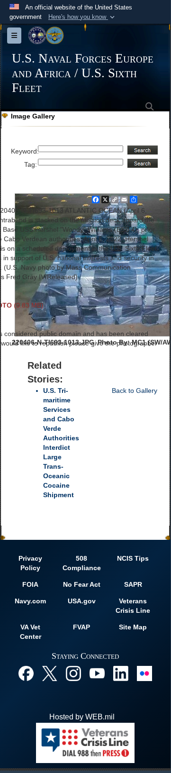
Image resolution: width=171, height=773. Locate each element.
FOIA (30, 584)
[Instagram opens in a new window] (73, 673)
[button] (82, 17)
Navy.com (30, 601)
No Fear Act (81, 584)
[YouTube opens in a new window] (97, 673)
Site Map (133, 627)
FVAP (81, 627)
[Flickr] (144, 673)
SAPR (133, 584)
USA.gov (82, 601)
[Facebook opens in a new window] (26, 673)
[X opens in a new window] (49, 673)
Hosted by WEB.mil (82, 717)
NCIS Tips (133, 558)
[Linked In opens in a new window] (120, 673)
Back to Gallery (134, 390)
